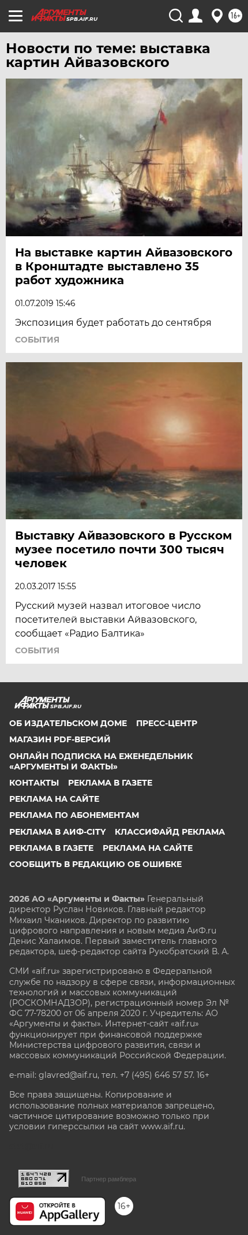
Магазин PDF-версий (60, 739)
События (37, 340)
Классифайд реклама (170, 832)
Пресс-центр (166, 723)
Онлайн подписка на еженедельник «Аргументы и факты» (101, 761)
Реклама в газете (110, 783)
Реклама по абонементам (74, 815)
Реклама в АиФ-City (57, 832)
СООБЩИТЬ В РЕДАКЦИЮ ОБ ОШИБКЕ (95, 864)
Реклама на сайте (54, 799)
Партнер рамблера (108, 1179)
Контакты (34, 783)
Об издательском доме (68, 723)
